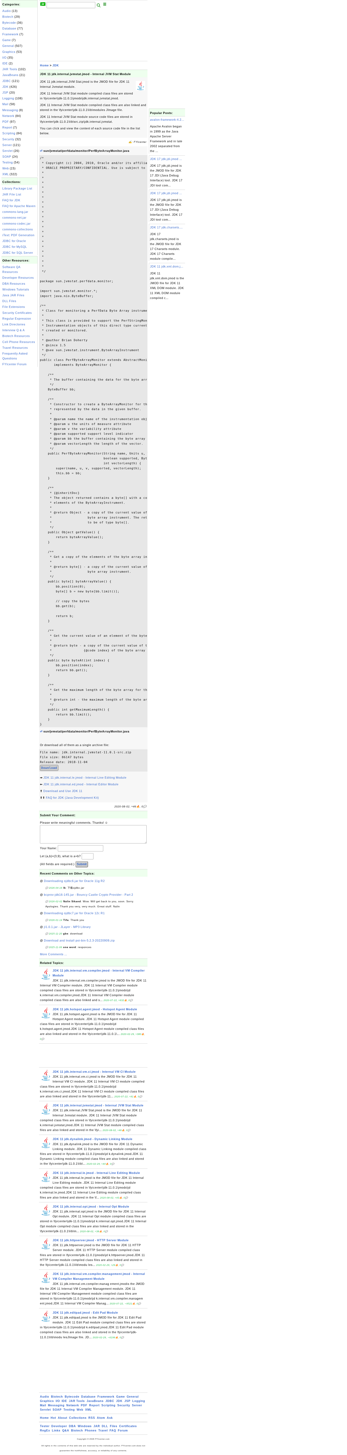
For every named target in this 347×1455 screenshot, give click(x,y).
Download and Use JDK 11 (62, 791)
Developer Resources (18, 277)
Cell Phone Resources (18, 342)
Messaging (10, 110)
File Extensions (13, 306)
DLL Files (9, 301)
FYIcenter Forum (14, 364)
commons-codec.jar (16, 223)
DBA (72, 1426)
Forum (123, 1430)
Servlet (7, 150)
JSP (5, 92)
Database (9, 28)
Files (113, 1426)
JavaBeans (10, 75)
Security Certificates (17, 312)
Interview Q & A (13, 330)
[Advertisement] (19, 422)
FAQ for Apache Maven (19, 206)
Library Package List (17, 188)
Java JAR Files (13, 295)
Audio (6, 10)
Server (7, 145)
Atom (101, 1417)
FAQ (113, 1430)
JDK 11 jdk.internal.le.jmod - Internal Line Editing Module (85, 777)
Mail (5, 104)
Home (44, 65)
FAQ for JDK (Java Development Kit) (72, 797)
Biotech (7, 16)
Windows (85, 1426)
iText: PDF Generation (18, 235)
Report (7, 127)
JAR (96, 1426)
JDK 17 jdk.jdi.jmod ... (166, 159)
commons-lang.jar (15, 211)
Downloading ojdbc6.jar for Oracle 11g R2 (74, 881)
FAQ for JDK (11, 200)
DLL (105, 1426)
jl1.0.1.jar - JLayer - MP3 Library (67, 926)
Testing (7, 162)
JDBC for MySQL (14, 246)
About (62, 1417)
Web (5, 168)
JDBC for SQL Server (17, 252)
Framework (10, 34)
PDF (5, 121)
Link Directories (13, 324)
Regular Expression (16, 318)
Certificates (128, 1426)
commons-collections (17, 229)
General (8, 45)
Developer (59, 1426)
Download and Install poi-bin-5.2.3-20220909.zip (79, 940)
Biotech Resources (16, 336)
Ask (110, 1417)
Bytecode (9, 22)
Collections (78, 1417)
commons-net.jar (14, 217)
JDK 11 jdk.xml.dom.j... (166, 266)
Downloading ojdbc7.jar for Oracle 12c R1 (74, 913)
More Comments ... (53, 954)
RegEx (45, 1430)
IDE (5, 63)
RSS (91, 1417)
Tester (45, 1426)
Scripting (8, 133)
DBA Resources (13, 283)
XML (5, 174)
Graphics (8, 51)
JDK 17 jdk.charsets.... (166, 227)
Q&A (65, 1430)
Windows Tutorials (15, 289)
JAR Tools (9, 69)
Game (6, 40)
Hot (53, 1417)
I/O (4, 57)
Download (49, 768)
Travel (103, 1430)
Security (8, 139)
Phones (91, 1430)
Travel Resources (15, 347)
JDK (5, 86)
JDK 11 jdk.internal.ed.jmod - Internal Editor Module (81, 784)
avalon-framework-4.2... (167, 119)
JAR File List (11, 194)
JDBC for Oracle (14, 241)
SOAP (6, 156)
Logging (8, 98)
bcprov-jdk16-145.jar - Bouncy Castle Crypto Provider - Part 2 (88, 894)
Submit (82, 864)
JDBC (6, 81)
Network (8, 115)
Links (56, 1430)
